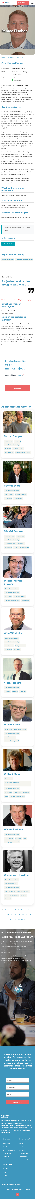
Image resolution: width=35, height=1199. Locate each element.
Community (7, 1153)
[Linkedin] (17, 1194)
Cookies (27, 1190)
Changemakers (24, 1153)
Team (21, 1143)
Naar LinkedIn (8, 244)
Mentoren (10, 57)
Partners (6, 1157)
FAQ (4, 1172)
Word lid (6, 1169)
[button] (32, 2)
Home (3, 57)
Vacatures (22, 1147)
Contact (6, 1175)
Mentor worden (24, 1160)
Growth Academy (9, 1150)
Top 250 (22, 1150)
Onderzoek (23, 1157)
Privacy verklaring (18, 1190)
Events (5, 1147)
